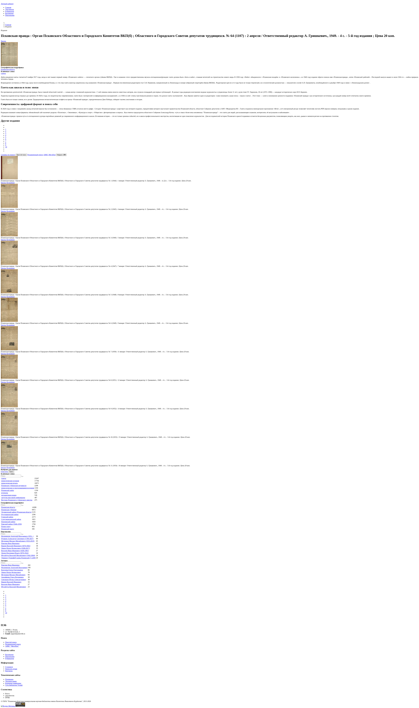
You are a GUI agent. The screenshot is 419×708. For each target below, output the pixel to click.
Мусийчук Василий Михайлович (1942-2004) (18, 555)
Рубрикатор (9, 11)
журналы (4, 493)
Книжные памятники (13, 683)
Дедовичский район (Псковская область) (16, 512)
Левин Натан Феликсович (11, 572)
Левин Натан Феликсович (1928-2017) (15, 548)
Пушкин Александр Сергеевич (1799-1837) (17, 539)
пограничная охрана (8, 495)
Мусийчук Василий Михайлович (13, 587)
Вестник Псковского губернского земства (16, 500)
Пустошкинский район (9, 514)
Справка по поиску (8, 155)
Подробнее (10, 183)
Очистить (4, 472)
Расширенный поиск (35, 155)
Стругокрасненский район (11, 519)
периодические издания (10, 481)
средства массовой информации (13, 498)
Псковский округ (7, 529)
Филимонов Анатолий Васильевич (14, 567)
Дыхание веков (11, 681)
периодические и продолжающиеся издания (17, 488)
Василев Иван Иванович (10, 584)
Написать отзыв (11, 669)
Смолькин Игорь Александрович (13, 580)
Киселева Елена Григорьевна (12, 570)
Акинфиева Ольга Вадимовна (12, 577)
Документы (9, 9)
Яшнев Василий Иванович (11, 582)
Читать (3, 41)
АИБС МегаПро (49, 155)
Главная (8, 7)
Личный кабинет (7, 4)
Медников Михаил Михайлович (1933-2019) (17, 541)
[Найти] (22, 476)
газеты (3, 73)
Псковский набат (7, 490)
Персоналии (9, 15)
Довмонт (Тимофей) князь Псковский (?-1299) (18, 558)
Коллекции (9, 13)
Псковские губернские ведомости (13, 486)
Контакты (9, 671)
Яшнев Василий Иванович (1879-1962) (15, 546)
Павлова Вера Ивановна (10, 543)
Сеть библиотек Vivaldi (13, 685)
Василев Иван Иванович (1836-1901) (15, 551)
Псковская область (8, 69)
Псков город (5, 526)
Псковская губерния (8, 510)
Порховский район (8, 522)
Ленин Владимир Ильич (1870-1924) (14, 553)
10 (6, 147)
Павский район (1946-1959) (11, 524)
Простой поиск (11, 642)
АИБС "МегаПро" (12, 646)
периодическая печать (9, 483)
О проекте (9, 667)
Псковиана (9, 679)
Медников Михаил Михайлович (13, 575)
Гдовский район (7, 517)
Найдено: (61, 155)
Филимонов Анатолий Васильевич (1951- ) (17, 536)
